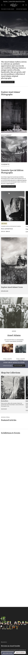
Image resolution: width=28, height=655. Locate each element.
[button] (7, 653)
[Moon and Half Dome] (13, 206)
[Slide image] (14, 34)
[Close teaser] (14, 652)
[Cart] (26, 5)
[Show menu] (1, 5)
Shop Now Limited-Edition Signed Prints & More (14, 1)
